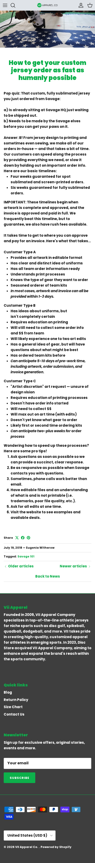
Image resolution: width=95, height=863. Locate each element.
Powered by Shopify (56, 847)
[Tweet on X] (17, 537)
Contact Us (14, 714)
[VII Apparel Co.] (47, 5)
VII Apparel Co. (27, 847)
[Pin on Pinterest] (28, 537)
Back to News (47, 576)
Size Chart (13, 706)
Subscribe (19, 778)
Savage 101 (26, 556)
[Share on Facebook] (22, 537)
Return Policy (16, 699)
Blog (8, 692)
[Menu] (5, 5)
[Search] (15, 5)
